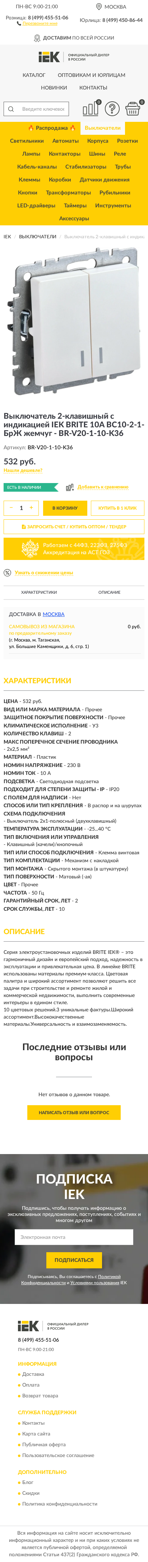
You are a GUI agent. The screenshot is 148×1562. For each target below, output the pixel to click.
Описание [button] (109, 592)
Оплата (31, 1385)
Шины (97, 154)
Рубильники (115, 193)
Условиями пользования (94, 1283)
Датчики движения (105, 180)
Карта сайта (36, 1434)
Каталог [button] (34, 75)
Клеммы (29, 180)
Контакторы (64, 154)
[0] (132, 108)
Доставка (33, 1374)
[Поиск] (11, 109)
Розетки (127, 141)
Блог (27, 1482)
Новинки (54, 88)
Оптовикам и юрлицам (91, 75)
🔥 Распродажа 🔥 (52, 128)
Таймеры (75, 205)
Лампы (31, 154)
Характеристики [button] (39, 592)
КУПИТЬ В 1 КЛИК (117, 508)
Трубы (123, 167)
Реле (120, 154)
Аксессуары (74, 218)
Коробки (60, 180)
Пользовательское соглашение (58, 1455)
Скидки (31, 1493)
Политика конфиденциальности (59, 1504)
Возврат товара (40, 1396)
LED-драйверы (36, 205)
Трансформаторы (68, 193)
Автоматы (65, 141)
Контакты (93, 88)
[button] (37, 23)
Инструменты (113, 205)
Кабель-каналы (37, 167)
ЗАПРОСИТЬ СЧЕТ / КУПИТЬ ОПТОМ (76, 527)
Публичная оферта (44, 1444)
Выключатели (103, 128)
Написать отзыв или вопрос (74, 1113)
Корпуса (97, 141)
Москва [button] (54, 614)
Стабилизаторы (85, 167)
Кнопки (27, 193)
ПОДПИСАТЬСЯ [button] (74, 1260)
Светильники (27, 141)
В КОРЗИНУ (65, 508)
